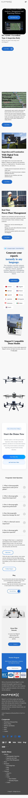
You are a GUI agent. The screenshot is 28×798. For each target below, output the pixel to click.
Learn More (14, 280)
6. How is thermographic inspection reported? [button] (10, 531)
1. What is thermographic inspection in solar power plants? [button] (10, 487)
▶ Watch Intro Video (14, 462)
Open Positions (12, 778)
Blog (7, 767)
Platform (6, 754)
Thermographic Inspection (12, 756)
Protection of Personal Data (11, 722)
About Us (8, 773)
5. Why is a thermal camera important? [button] (11, 522)
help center (14, 350)
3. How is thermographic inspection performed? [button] (10, 505)
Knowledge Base (10, 765)
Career (8, 776)
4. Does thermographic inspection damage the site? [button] (11, 514)
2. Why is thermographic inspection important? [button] (10, 497)
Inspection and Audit (11, 758)
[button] (26, 2)
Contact (6, 731)
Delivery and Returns (9, 725)
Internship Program (13, 780)
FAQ (5, 729)
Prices (5, 727)
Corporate (6, 771)
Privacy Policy (7, 723)
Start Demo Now (14, 456)
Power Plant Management (12, 760)
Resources (6, 763)
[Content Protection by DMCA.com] (14, 747)
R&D (7, 775)
